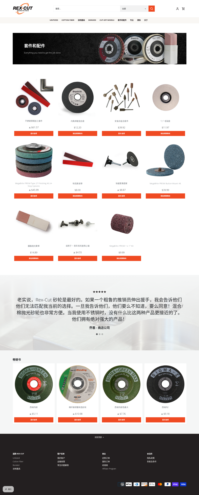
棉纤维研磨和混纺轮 (77, 407)
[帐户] (177, 8)
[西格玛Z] (165, 384)
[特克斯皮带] (77, 160)
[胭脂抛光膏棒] (33, 222)
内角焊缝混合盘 (77, 121)
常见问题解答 (63, 465)
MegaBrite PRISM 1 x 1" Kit (121, 246)
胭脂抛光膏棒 (34, 246)
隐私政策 (151, 458)
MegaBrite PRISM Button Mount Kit (165, 183)
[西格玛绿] (33, 384)
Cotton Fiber (18, 461)
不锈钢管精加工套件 (34, 121)
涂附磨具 (16, 468)
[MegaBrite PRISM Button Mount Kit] (165, 160)
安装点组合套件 (121, 121)
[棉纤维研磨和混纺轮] (77, 384)
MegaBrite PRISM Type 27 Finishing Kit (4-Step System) (33, 184)
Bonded (16, 465)
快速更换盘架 (121, 183)
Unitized (16, 458)
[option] (99, 309)
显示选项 (33, 133)
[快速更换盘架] (121, 160)
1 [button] (96, 334)
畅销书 (17, 359)
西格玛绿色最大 (121, 407)
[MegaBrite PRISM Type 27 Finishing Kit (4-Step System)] (33, 160)
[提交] (152, 9)
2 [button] (99, 334)
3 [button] (102, 334)
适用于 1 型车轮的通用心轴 (77, 245)
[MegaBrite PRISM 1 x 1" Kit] (121, 222)
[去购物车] (183, 8)
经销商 (105, 465)
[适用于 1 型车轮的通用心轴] (77, 222)
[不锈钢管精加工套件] (33, 97)
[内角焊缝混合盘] (77, 97)
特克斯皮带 (77, 183)
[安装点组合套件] (121, 97)
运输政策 (61, 461)
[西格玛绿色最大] (121, 384)
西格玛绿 (33, 407)
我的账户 (61, 458)
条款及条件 (151, 461)
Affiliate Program (109, 468)
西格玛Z (165, 407)
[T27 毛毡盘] (165, 97)
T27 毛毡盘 (165, 121)
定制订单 (106, 458)
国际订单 (106, 461)
